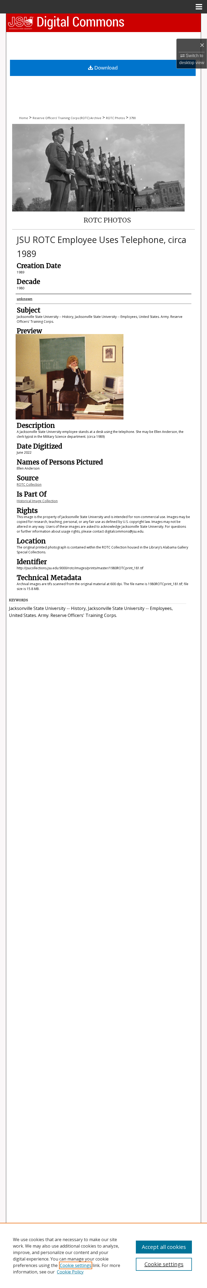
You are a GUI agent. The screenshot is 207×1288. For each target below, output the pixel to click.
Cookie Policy (70, 1272)
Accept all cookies (164, 1247)
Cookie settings (75, 1265)
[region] (103, 1255)
